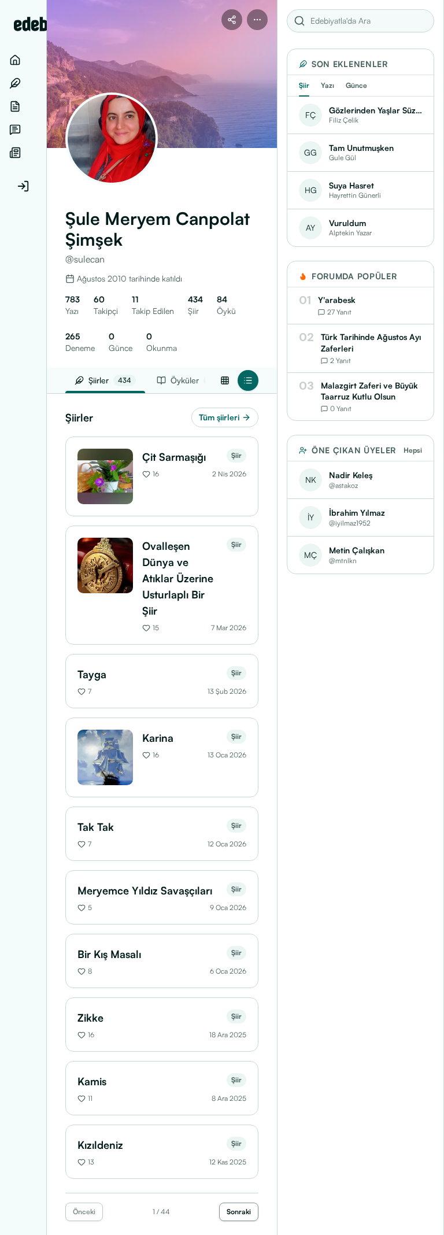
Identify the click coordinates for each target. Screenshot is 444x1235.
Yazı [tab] (327, 85)
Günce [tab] (356, 85)
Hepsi (413, 450)
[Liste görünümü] (248, 380)
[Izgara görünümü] (224, 380)
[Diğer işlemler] (257, 19)
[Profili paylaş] (231, 19)
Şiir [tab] (304, 85)
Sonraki (239, 1211)
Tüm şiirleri (219, 417)
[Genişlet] (46, 617)
